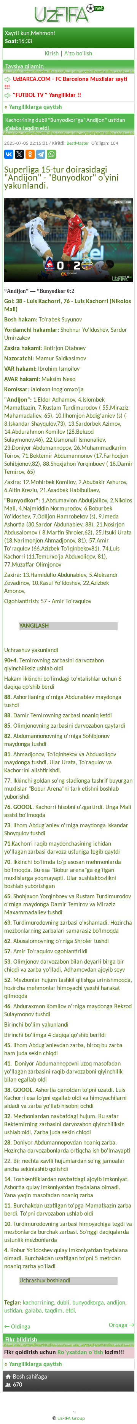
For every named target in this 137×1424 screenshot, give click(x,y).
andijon (116, 1303)
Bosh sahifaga (30, 1377)
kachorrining (38, 1303)
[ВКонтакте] (8, 154)
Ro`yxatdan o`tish (80, 1353)
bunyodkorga (88, 1303)
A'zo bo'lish (78, 54)
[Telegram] (40, 154)
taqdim (53, 1311)
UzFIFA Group (71, 1418)
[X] (19, 154)
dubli (63, 1303)
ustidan (13, 1311)
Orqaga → (121, 1325)
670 (17, 1385)
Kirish (52, 54)
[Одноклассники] (30, 154)
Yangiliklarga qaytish (35, 107)
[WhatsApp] (51, 154)
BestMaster (78, 143)
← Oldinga (17, 1327)
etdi (70, 1311)
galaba (33, 1311)
